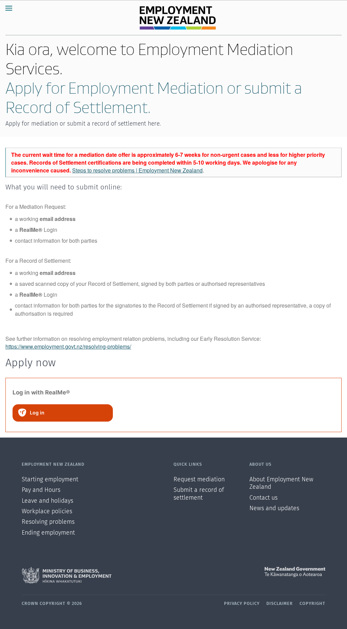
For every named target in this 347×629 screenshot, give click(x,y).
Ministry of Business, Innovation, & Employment (98, 575)
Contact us (263, 498)
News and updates (274, 508)
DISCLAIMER (279, 604)
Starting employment (50, 480)
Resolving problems (48, 522)
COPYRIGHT (312, 604)
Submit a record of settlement (199, 494)
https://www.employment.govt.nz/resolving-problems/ (68, 346)
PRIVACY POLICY (242, 604)
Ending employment (48, 533)
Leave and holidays (47, 501)
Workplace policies (47, 511)
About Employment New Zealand (281, 483)
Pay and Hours (41, 490)
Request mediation (199, 480)
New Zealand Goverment (249, 572)
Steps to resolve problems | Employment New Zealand (137, 170)
